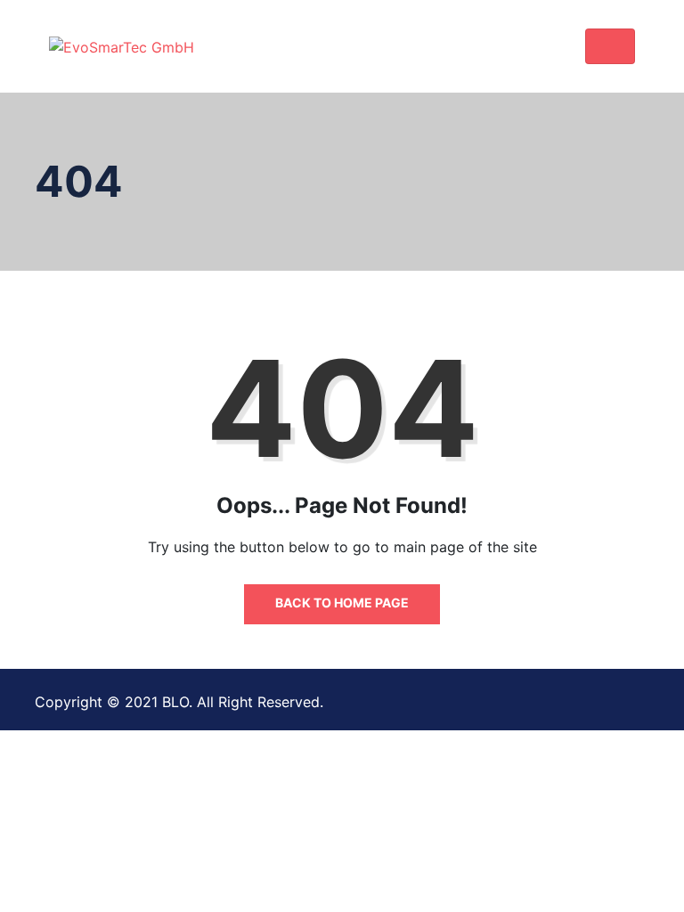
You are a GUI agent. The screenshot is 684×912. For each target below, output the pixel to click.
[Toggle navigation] (610, 46)
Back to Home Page (342, 602)
